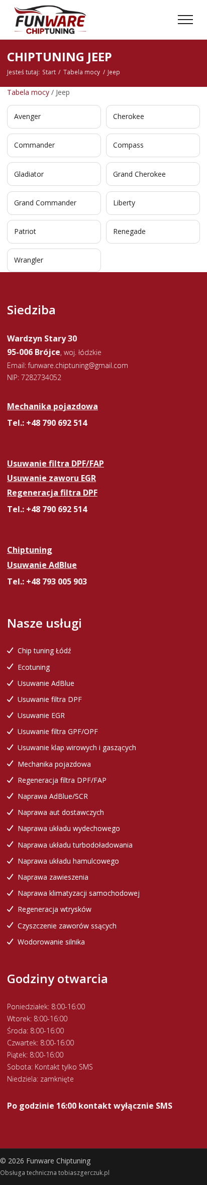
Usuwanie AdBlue (46, 683)
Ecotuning (34, 667)
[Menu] (185, 20)
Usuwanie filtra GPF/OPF (58, 731)
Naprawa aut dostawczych (61, 812)
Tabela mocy (81, 72)
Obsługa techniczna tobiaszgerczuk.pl (55, 1172)
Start (49, 72)
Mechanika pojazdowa (54, 764)
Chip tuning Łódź (44, 650)
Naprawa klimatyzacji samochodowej (79, 893)
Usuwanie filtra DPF (50, 699)
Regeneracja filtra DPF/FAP (62, 780)
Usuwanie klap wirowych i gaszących (77, 747)
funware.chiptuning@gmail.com (78, 365)
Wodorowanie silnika (51, 941)
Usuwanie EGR (41, 715)
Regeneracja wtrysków (54, 909)
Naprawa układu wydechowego (69, 828)
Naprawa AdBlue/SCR (53, 796)
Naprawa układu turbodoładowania (75, 845)
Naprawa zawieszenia (53, 877)
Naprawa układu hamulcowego (68, 861)
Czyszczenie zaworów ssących (67, 925)
